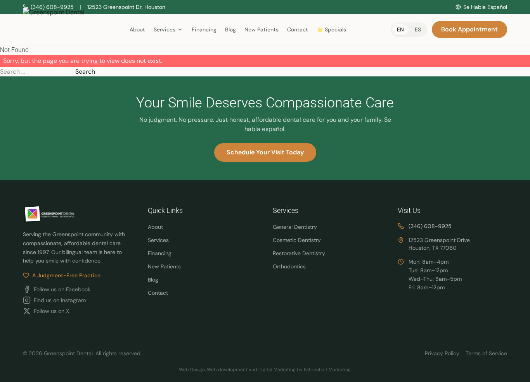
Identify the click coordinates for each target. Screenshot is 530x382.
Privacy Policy (442, 353)
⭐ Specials (331, 29)
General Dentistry (295, 226)
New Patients (261, 29)
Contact (297, 29)
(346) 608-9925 (430, 226)
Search (85, 71)
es (418, 29)
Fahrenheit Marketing (327, 369)
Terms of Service (486, 353)
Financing (204, 29)
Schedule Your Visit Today (265, 152)
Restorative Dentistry (299, 253)
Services (158, 240)
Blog (230, 29)
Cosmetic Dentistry (297, 240)
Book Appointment (469, 29)
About (137, 29)
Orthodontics (289, 266)
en (400, 29)
